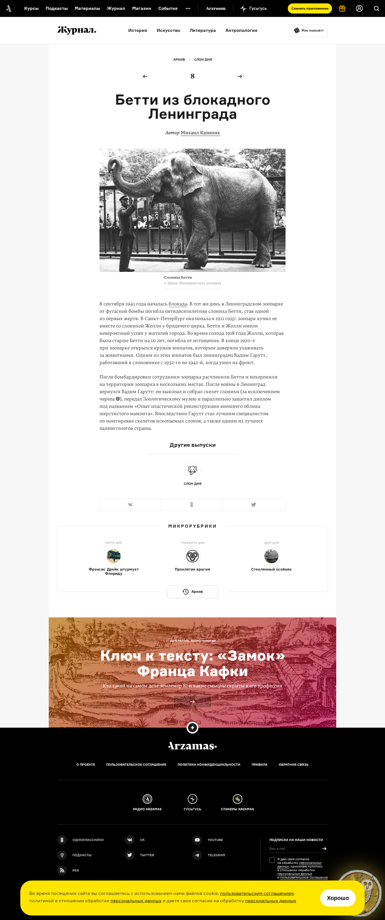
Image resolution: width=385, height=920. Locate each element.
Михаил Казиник (200, 133)
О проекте (85, 765)
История (137, 30)
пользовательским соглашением (257, 893)
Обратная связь (294, 765)
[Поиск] (376, 8)
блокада (178, 304)
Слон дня (203, 59)
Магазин (141, 8)
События (168, 8)
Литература (203, 30)
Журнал (116, 8)
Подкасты (57, 8)
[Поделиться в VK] (130, 504)
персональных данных (135, 900)
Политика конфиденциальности (209, 765)
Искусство (168, 30)
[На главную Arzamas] (8, 8)
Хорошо (338, 898)
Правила (259, 765)
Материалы (87, 8)
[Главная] (192, 746)
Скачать (310, 8)
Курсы (31, 8)
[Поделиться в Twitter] (254, 504)
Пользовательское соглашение (136, 765)
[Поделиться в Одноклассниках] (191, 504)
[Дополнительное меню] (188, 8)
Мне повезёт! (313, 30)
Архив (179, 59)
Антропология (241, 30)
